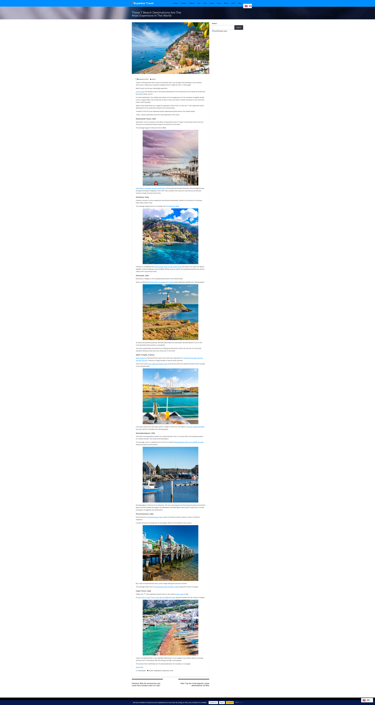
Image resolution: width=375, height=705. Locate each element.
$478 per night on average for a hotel (160, 282)
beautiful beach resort (155, 517)
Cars (205, 3)
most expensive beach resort (157, 364)
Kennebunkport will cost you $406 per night (189, 442)
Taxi (198, 3)
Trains (211, 3)
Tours (219, 3)
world (171, 671)
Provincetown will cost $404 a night (166, 587)
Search (214, 23)
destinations (158, 671)
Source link (139, 667)
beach (151, 671)
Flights (191, 3)
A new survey (140, 92)
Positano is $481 (173, 206)
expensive (165, 671)
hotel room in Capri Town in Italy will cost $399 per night (156, 597)
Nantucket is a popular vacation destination (151, 188)
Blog (240, 3)
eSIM (233, 3)
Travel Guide (142, 671)
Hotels (183, 3)
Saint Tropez (140, 358)
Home (175, 3)
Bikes (226, 3)
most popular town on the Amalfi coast (167, 267)
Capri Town (179, 594)
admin (154, 79)
